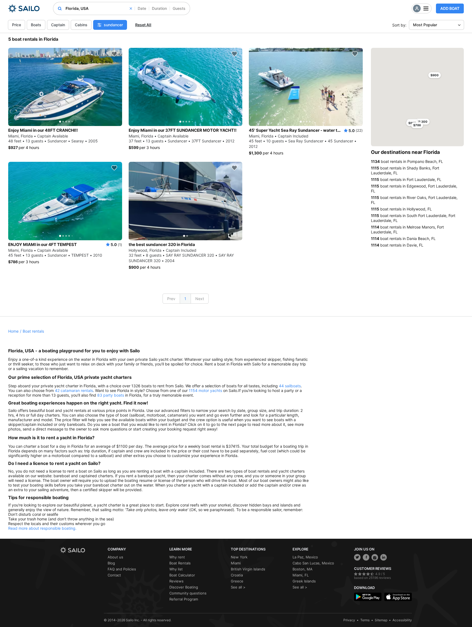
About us (115, 557)
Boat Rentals (180, 563)
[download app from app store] (398, 597)
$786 (417, 125)
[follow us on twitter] (357, 557)
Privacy (349, 620)
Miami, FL (301, 575)
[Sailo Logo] (24, 8)
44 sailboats (290, 385)
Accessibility (402, 620)
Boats (36, 24)
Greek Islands (304, 581)
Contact (114, 575)
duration (159, 8)
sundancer (113, 24)
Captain (58, 24)
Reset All (143, 24)
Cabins (81, 24)
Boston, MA (302, 569)
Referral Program (183, 599)
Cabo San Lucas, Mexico (313, 563)
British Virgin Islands (248, 569)
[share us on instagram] (374, 557)
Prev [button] (171, 298)
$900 (434, 75)
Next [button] (199, 298)
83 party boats (110, 395)
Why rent (177, 557)
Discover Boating (183, 587)
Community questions (187, 593)
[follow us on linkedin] (383, 557)
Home (13, 331)
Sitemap (381, 620)
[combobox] (99, 8)
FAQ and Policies (122, 569)
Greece (237, 581)
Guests (179, 8)
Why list (176, 569)
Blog (111, 563)
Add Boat (449, 8)
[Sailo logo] (82, 550)
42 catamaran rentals (74, 390)
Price (16, 24)
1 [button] (185, 298)
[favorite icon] (114, 54)
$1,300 (422, 122)
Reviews (176, 581)
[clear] (131, 8)
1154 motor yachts (205, 390)
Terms (365, 620)
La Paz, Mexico (305, 557)
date (142, 8)
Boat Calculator (182, 575)
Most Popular (425, 24)
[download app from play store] (368, 597)
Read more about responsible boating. (42, 528)
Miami (236, 563)
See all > (238, 587)
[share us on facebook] (366, 557)
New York (239, 557)
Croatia (237, 575)
